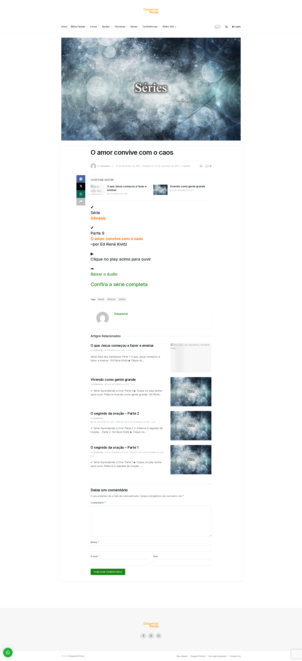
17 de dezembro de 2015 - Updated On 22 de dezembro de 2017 (147, 166)
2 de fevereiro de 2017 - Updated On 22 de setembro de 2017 (121, 422)
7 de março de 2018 (118, 194)
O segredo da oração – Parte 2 (115, 413)
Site (155, 556)
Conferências (150, 26)
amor (101, 299)
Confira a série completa (119, 284)
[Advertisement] (151, 593)
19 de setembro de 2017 (182, 190)
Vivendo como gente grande (187, 186)
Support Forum (198, 656)
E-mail (95, 556)
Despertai (105, 166)
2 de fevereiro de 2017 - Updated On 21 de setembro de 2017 (135, 452)
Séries (133, 26)
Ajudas (106, 26)
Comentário (98, 502)
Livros (93, 26)
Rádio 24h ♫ (169, 26)
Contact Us (235, 656)
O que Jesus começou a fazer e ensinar (122, 345)
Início (64, 26)
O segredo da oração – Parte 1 (114, 447)
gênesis (111, 299)
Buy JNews (182, 656)
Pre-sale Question (217, 656)
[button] (8, 652)
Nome (95, 542)
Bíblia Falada (78, 26)
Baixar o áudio (104, 274)
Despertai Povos (76, 656)
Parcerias (120, 26)
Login (237, 26)
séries (122, 299)
